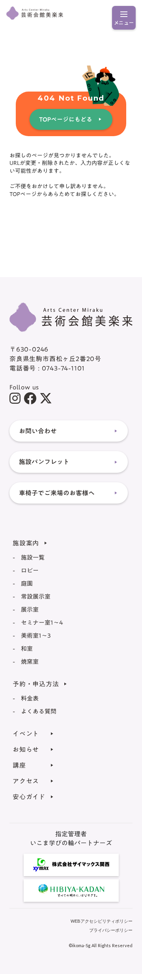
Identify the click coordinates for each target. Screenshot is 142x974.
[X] (45, 398)
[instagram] (15, 398)
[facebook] (30, 398)
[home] (71, 317)
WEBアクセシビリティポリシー (102, 920)
